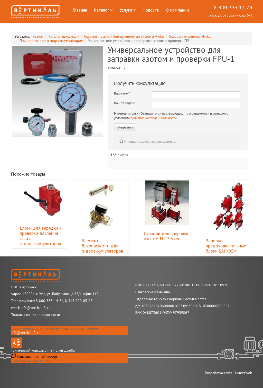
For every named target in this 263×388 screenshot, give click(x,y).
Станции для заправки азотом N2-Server (166, 236)
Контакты (82, 26)
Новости (151, 10)
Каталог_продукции (64, 36)
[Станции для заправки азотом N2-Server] (167, 202)
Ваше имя (122, 93)
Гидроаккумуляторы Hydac (190, 36)
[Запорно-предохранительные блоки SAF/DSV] (228, 206)
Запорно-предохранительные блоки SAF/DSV (226, 246)
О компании (177, 10)
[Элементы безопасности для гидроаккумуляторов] (101, 206)
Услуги (126, 10)
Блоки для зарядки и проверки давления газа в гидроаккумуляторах (41, 235)
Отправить (125, 127)
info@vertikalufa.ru (25, 332)
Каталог (101, 10)
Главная (80, 10)
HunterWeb (243, 372)
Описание (120, 154)
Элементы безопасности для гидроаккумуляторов (102, 246)
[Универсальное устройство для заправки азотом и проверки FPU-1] (57, 91)
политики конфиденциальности (153, 118)
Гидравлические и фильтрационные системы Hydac (124, 36)
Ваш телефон (125, 103)
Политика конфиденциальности (35, 314)
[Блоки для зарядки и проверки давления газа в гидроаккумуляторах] (43, 199)
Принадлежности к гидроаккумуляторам (51, 40)
